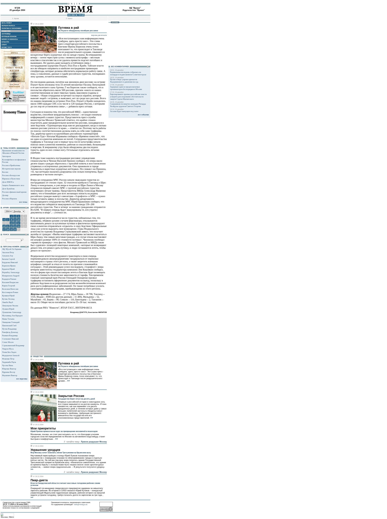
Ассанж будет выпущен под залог (124, 111)
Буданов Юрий (8, 269)
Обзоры (14, 139)
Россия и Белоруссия (11, 175)
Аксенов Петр (8, 252)
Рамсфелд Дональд (10, 332)
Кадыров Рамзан (9, 279)
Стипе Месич (8, 342)
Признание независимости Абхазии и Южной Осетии (13, 151)
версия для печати (99, 35)
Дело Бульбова (8, 189)
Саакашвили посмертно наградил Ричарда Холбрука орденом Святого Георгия (128, 105)
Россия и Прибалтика (11, 165)
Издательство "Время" (134, 10)
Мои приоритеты (43, 428)
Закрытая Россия (71, 396)
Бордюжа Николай (10, 262)
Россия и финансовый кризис (14, 192)
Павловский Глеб (9, 325)
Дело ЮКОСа (8, 182)
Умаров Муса (8, 349)
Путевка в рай (68, 363)
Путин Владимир (9, 329)
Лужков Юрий (8, 309)
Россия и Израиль (9, 198)
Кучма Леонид (8, 299)
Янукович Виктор (9, 375)
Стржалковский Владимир (13, 345)
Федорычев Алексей (10, 355)
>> (68, 381)
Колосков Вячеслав (10, 289)
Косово (5, 172)
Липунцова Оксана (10, 305)
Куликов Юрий (8, 295)
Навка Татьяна (8, 319)
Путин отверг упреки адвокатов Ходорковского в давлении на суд (124, 80)
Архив (16, 18)
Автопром (6, 156)
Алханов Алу (7, 256)
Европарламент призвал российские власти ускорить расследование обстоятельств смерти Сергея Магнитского (128, 96)
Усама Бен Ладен (9, 352)
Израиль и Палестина (11, 179)
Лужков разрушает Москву (94, 442)
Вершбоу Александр (11, 272)
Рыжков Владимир (10, 335)
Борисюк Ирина (9, 266)
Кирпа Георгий (8, 286)
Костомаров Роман (10, 292)
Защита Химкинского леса (13, 185)
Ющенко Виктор (9, 369)
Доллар (5, 195)
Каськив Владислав (10, 282)
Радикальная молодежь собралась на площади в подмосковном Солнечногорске (128, 73)
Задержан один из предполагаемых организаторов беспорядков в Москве (126, 88)
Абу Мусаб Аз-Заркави (11, 249)
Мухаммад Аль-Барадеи (12, 315)
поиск (70, 18)
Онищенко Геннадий (11, 322)
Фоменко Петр (8, 359)
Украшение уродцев (45, 449)
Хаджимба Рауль (9, 362)
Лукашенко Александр (11, 312)
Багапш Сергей (8, 259)
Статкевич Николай (10, 339)
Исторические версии (11, 169)
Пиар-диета (39, 480)
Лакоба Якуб (7, 302)
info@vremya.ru (80, 504)
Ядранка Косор (8, 372)
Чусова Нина (7, 365)
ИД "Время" (135, 8)
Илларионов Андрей (10, 276)
